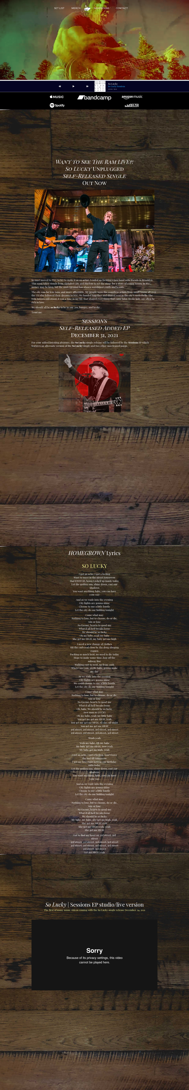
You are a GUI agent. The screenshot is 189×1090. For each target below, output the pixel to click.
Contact (122, 8)
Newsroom (101, 8)
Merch (76, 8)
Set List (59, 8)
